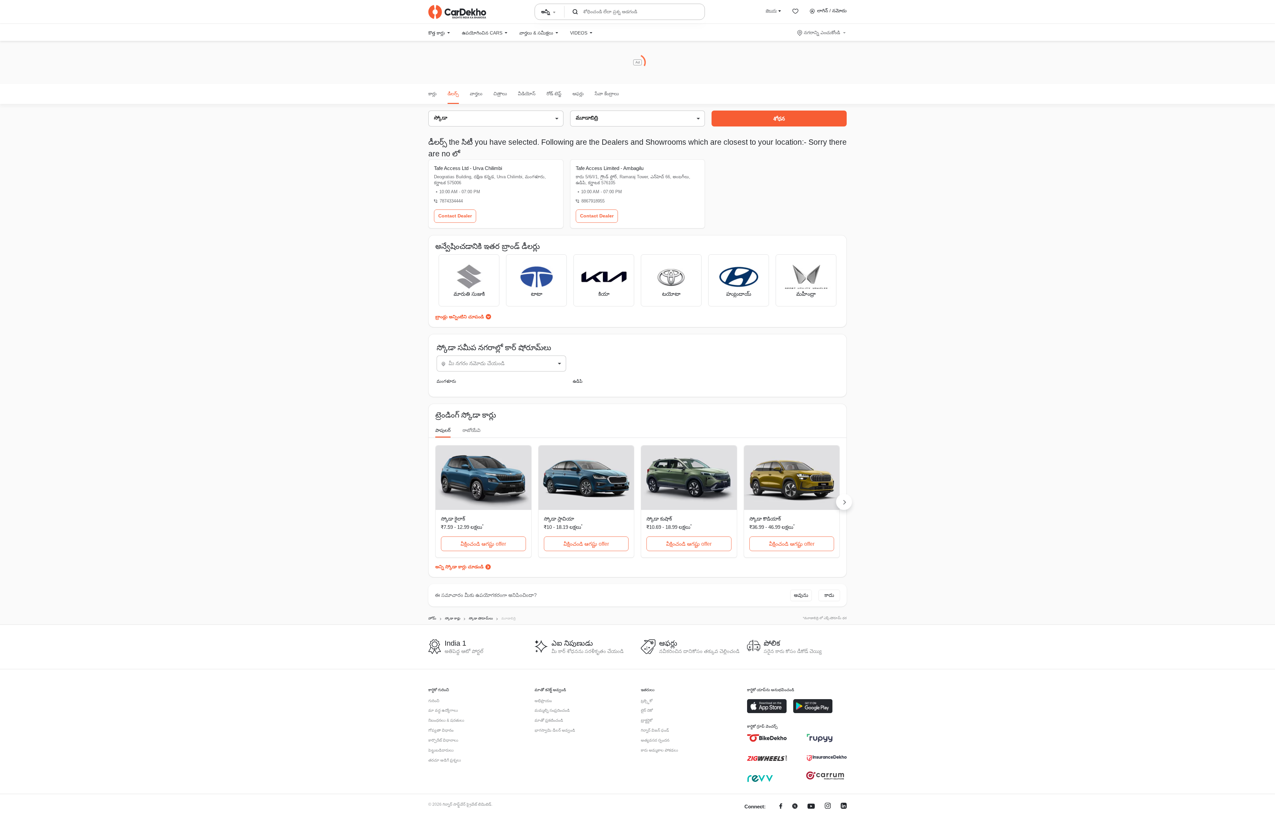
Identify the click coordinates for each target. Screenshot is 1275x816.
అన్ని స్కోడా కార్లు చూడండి (459, 566)
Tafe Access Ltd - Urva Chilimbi (468, 168)
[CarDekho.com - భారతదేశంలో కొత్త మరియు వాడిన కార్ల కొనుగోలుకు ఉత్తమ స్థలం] (457, 12)
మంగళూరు (446, 381)
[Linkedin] (844, 806)
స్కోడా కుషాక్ (659, 519)
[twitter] (795, 806)
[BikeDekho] (767, 738)
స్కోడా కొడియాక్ (765, 519)
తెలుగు (771, 10)
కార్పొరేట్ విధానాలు (443, 740)
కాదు (829, 595)
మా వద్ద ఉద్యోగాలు (443, 710)
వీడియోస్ (527, 93)
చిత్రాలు (500, 93)
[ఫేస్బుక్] (780, 806)
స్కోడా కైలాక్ (453, 519)
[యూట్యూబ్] (811, 806)
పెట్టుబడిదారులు (441, 750)
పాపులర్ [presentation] (443, 430)
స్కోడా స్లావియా (559, 519)
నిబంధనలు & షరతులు (446, 720)
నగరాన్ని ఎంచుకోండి (822, 32)
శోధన (779, 119)
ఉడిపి (577, 381)
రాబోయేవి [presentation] (471, 430)
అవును (801, 595)
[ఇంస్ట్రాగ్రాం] (828, 806)
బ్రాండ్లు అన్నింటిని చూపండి (459, 316)
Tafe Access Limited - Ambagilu (609, 168)
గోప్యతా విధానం (441, 730)
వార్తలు (476, 93)
